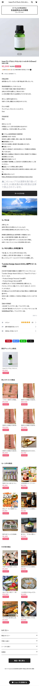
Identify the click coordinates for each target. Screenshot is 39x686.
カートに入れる (19, 193)
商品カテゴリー (5, 635)
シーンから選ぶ (5, 646)
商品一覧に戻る (19, 661)
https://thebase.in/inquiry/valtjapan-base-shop (17, 176)
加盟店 (3, 652)
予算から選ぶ (5, 641)
